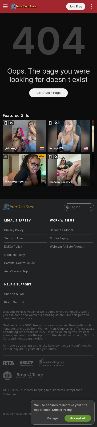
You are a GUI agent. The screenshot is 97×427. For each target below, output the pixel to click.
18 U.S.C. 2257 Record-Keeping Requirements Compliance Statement (42, 392)
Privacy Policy (14, 230)
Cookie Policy (61, 409)
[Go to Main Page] (29, 6)
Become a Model (61, 230)
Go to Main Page (48, 93)
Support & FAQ (14, 294)
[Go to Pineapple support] (8, 375)
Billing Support (14, 302)
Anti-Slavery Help (16, 271)
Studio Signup (59, 238)
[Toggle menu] (5, 6)
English (75, 207)
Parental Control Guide (19, 263)
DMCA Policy (13, 246)
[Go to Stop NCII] (30, 376)
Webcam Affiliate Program (67, 246)
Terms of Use (13, 238)
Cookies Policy (14, 255)
